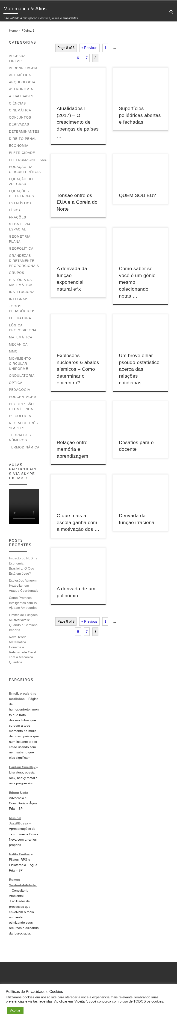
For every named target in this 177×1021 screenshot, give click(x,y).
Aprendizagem (23, 68)
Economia (18, 145)
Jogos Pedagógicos (22, 308)
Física (15, 210)
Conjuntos (20, 117)
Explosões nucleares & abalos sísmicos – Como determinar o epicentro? (78, 369)
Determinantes (24, 131)
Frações (17, 217)
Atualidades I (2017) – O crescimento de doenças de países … (78, 122)
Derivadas (19, 124)
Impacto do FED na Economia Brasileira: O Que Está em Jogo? (23, 565)
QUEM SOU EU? (137, 195)
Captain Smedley (22, 767)
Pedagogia (19, 389)
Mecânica (18, 344)
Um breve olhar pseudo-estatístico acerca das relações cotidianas (139, 369)
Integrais (18, 299)
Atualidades (21, 96)
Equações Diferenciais (21, 193)
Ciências (17, 103)
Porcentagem (22, 397)
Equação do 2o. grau (21, 181)
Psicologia (20, 416)
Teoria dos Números (20, 437)
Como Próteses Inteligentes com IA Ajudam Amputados (23, 603)
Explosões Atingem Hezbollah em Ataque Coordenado (23, 585)
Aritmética (20, 75)
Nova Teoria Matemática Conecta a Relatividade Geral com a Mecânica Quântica (22, 649)
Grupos (16, 273)
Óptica (15, 383)
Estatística (20, 203)
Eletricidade (22, 153)
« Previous (89, 48)
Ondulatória (22, 375)
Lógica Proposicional (23, 327)
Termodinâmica (24, 447)
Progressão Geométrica (21, 406)
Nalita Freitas (19, 854)
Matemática (20, 337)
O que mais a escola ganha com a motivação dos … (78, 522)
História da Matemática (20, 282)
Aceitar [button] (15, 1010)
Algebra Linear (17, 58)
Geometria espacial (19, 226)
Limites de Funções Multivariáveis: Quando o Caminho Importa (23, 622)
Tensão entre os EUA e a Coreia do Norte (77, 202)
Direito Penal (22, 138)
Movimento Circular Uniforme (20, 363)
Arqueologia (22, 82)
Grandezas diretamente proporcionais (24, 261)
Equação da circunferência (25, 169)
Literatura (20, 318)
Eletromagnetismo (28, 160)
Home (13, 30)
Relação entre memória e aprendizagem (72, 449)
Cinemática (20, 110)
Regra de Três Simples (23, 425)
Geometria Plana (19, 239)
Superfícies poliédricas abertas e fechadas (140, 115)
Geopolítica (21, 248)
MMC (13, 351)
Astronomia (21, 89)
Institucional (23, 292)
